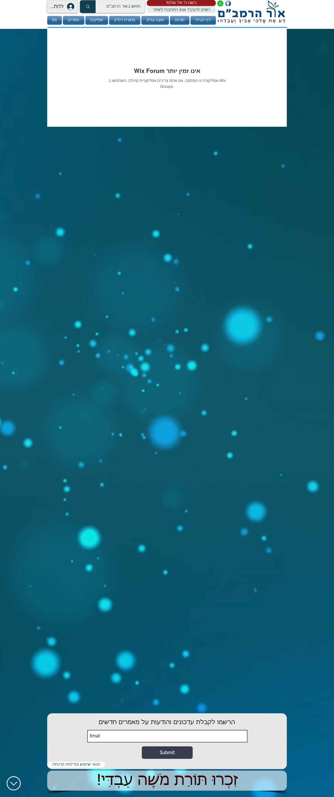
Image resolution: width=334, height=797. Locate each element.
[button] (181, 3)
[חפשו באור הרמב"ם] (88, 6)
